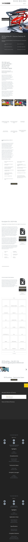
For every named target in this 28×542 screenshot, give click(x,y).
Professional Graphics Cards (14, 537)
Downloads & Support (14, 469)
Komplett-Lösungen (14, 472)
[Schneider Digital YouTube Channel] (4, 440)
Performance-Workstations (14, 477)
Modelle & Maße (14, 468)
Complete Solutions (14, 533)
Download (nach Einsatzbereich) (22, 240)
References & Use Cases (14, 522)
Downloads (21, 0)
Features (14, 451)
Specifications (14, 526)
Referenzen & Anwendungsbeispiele (14, 461)
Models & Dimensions (14, 529)
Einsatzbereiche (14, 456)
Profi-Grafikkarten (14, 476)
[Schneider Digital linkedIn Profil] (23, 440)
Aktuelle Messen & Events (9, 392)
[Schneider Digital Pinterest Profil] (23, 443)
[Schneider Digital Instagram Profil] (14, 443)
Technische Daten (14, 183)
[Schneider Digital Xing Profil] (14, 440)
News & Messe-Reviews (8, 402)
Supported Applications (14, 519)
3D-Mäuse (14, 475)
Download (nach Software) (22, 237)
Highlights (14, 449)
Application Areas (14, 517)
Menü (25, 3)
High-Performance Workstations (14, 538)
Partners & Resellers (14, 521)
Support (25, 0)
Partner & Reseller (16, 0)
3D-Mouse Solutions (14, 536)
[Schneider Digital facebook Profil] (4, 443)
